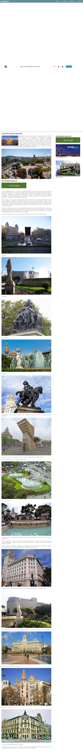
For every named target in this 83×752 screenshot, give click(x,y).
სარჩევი (69, 66)
